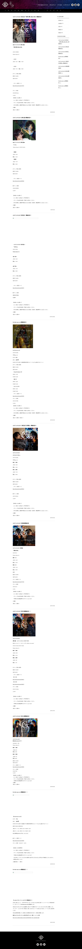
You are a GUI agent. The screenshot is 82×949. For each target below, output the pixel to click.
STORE (60, 5)
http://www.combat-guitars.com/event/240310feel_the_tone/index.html (26, 917)
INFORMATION (43, 5)
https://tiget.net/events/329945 (18, 766)
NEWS (59, 32)
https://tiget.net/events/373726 (18, 581)
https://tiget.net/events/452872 (18, 287)
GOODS (60, 23)
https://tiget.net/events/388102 (18, 488)
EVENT (59, 20)
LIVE (59, 26)
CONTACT (66, 5)
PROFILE (53, 5)
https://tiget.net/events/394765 (18, 396)
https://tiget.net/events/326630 (18, 840)
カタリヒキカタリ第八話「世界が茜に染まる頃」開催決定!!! (63, 42)
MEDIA (59, 29)
